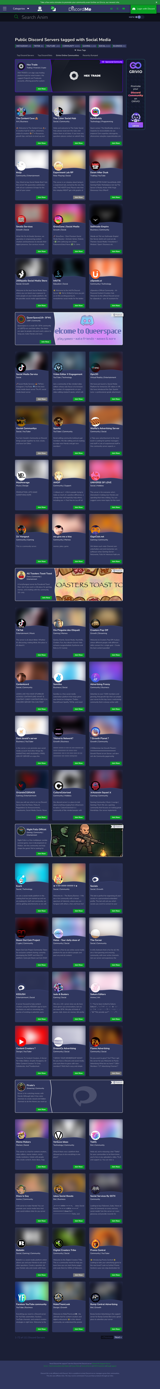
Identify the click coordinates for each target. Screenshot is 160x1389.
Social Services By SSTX (102, 1196)
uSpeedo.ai (96, 280)
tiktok (38, 46)
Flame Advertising (100, 1048)
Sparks (57, 428)
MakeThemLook (61, 1304)
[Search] (16, 16)
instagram (23, 46)
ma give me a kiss (62, 536)
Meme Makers (23, 1141)
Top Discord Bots (45, 55)
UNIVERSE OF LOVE (100, 482)
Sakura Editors (98, 994)
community (71, 46)
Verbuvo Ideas (60, 1141)
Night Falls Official (36, 829)
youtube (53, 46)
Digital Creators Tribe (64, 1250)
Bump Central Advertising (103, 1304)
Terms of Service (86, 1366)
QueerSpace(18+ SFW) (39, 317)
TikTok (19, 630)
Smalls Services (24, 226)
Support (113, 1366)
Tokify (93, 1141)
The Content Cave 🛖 (27, 118)
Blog (108, 1366)
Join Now (42, 89)
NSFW (132, 17)
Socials (94, 886)
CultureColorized (62, 792)
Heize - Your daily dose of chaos (66, 942)
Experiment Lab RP (63, 172)
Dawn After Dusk (99, 172)
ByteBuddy (96, 118)
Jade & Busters (61, 994)
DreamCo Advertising (64, 1048)
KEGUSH (20, 994)
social (104, 46)
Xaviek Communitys (26, 428)
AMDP (56, 482)
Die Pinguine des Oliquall (66, 630)
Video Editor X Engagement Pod (67, 376)
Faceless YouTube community (31, 1304)
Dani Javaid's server (26, 738)
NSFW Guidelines (99, 1366)
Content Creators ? (25, 1048)
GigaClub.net (97, 536)
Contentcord (22, 684)
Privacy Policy (75, 1366)
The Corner (96, 940)
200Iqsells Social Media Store (31, 280)
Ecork (19, 886)
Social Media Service (27, 374)
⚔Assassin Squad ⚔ (100, 792)
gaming (89, 46)
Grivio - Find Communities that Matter (56, 1366)
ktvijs (19, 172)
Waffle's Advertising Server (104, 428)
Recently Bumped (90, 55)
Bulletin (20, 1250)
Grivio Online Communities (67, 55)
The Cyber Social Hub (64, 118)
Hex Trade (32, 64)
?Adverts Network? (63, 738)
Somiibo (57, 684)
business (119, 46)
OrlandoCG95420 (25, 792)
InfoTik (57, 280)
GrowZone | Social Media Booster (66, 228)
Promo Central (98, 1250)
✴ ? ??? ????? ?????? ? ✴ (65, 886)
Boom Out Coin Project (28, 940)
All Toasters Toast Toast (39, 573)
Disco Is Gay (22, 1196)
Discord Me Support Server (101, 1364)
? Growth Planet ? (99, 738)
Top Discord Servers (25, 55)
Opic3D (94, 374)
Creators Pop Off (99, 630)
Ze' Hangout (22, 536)
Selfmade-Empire (99, 226)
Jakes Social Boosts (63, 1196)
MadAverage (23, 482)
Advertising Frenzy (100, 684)
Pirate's (31, 1085)
